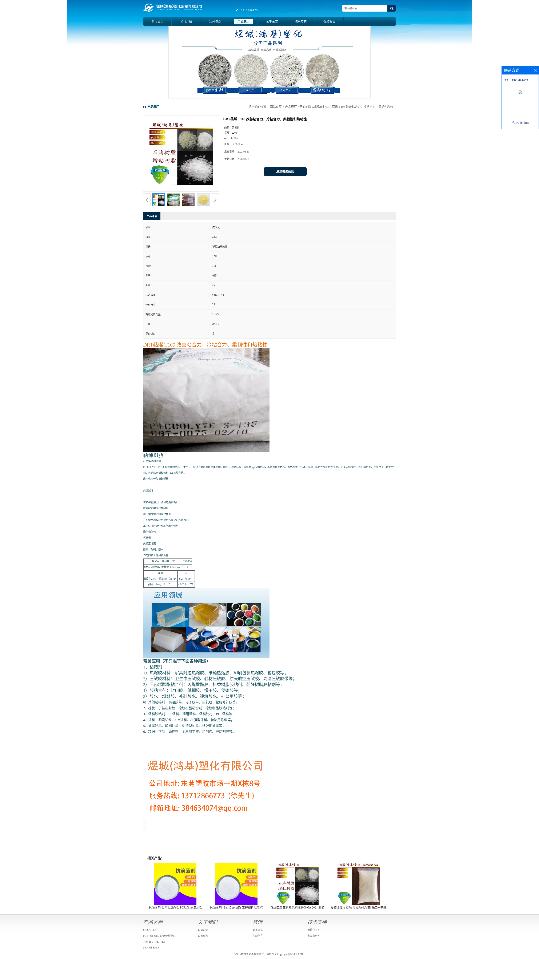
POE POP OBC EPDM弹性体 (159, 935)
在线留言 (329, 21)
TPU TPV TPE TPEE (154, 941)
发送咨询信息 (285, 171)
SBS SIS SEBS (151, 947)
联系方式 (301, 21)
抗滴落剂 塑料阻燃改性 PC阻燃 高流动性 (175, 907)
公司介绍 (186, 21)
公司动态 (215, 21)
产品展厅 (243, 21)
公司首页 (157, 21)
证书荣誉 (272, 21)
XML (301, 954)
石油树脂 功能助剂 (311, 106)
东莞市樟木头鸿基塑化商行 (248, 954)
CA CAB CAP (150, 929)
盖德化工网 (313, 929)
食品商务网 (313, 935)
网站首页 (276, 106)
